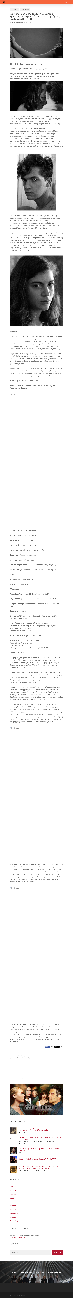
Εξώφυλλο (14, 10)
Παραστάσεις (25, 10)
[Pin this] (28, 1057)
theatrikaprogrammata (16, 23)
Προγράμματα (14, 1213)
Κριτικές (12, 1198)
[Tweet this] (17, 1057)
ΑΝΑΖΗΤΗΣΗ (57, 1252)
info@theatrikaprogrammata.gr (19, 1237)
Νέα (11, 1202)
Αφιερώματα (13, 1190)
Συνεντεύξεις (14, 1221)
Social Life (13, 1186)
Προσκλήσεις (13, 1217)
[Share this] (12, 1057)
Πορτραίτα (13, 1209)
